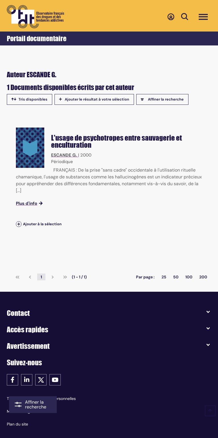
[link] (17, 277)
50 (176, 277)
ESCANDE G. (64, 155)
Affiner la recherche (166, 99)
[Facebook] (12, 379)
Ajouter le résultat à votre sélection (97, 99)
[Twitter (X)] (41, 379)
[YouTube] (55, 379)
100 (188, 277)
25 (164, 277)
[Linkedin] (26, 379)
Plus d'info (26, 203)
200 (203, 277)
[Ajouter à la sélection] (19, 224)
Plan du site (17, 424)
